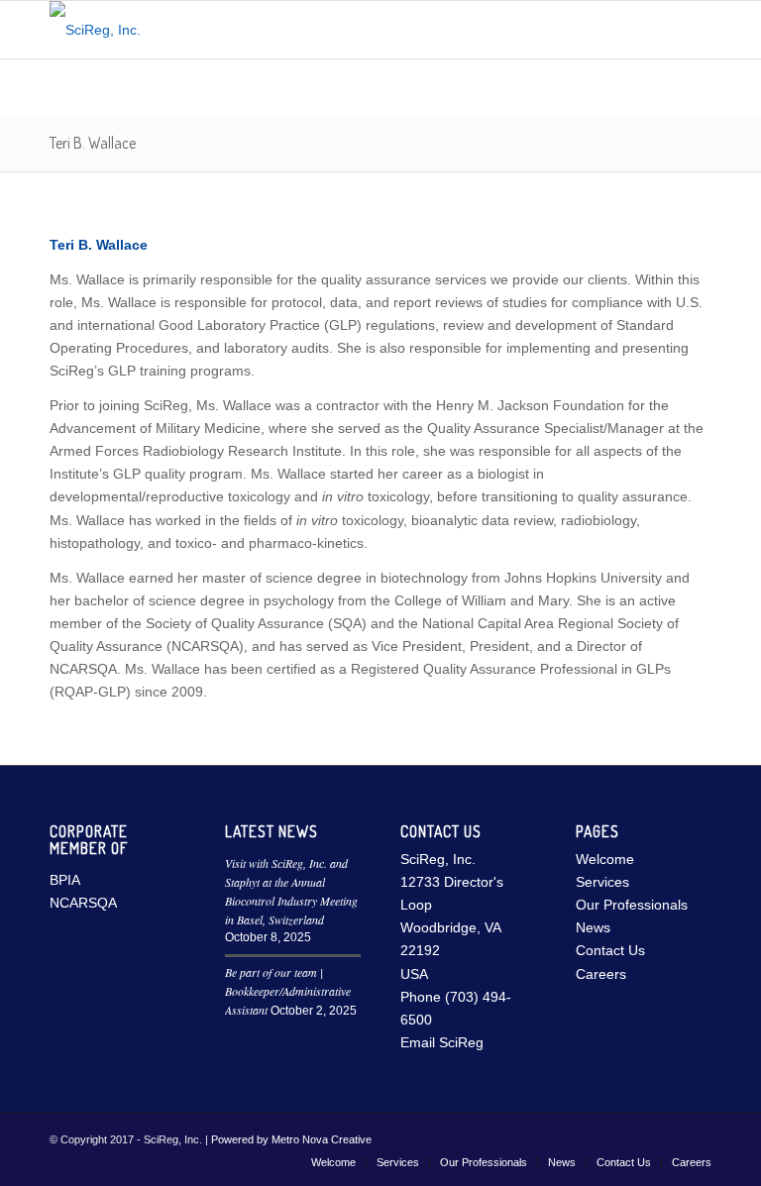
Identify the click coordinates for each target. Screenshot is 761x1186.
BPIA (65, 880)
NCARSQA (83, 903)
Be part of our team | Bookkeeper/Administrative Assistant (288, 991)
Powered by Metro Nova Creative (291, 1139)
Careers (601, 974)
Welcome (605, 859)
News (593, 927)
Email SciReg (442, 1042)
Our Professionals (632, 905)
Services (602, 882)
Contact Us (610, 950)
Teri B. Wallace (93, 143)
